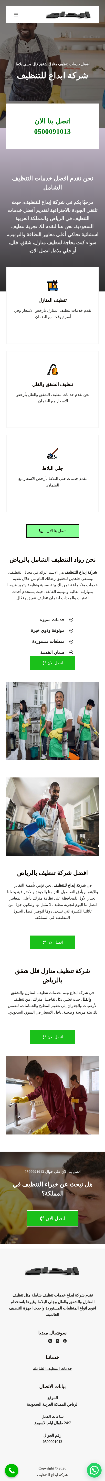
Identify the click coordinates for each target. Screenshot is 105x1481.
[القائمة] (16, 14)
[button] (94, 1470)
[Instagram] (50, 1341)
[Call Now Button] (11, 1470)
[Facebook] (65, 1341)
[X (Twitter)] (57, 1341)
